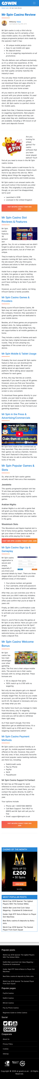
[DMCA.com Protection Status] (9, 1028)
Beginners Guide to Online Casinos (15, 1013)
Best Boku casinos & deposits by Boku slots (18, 976)
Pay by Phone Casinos (11, 1008)
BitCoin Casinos (8, 1003)
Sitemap (6, 1054)
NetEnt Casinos (8, 998)
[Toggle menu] (34, 3)
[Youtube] (15, 1023)
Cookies (5, 1049)
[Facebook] (10, 1023)
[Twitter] (5, 1023)
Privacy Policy (8, 1044)
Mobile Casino (5, 8)
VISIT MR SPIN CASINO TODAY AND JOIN (19, 208)
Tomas (19, 22)
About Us (6, 1039)
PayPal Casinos (8, 993)
